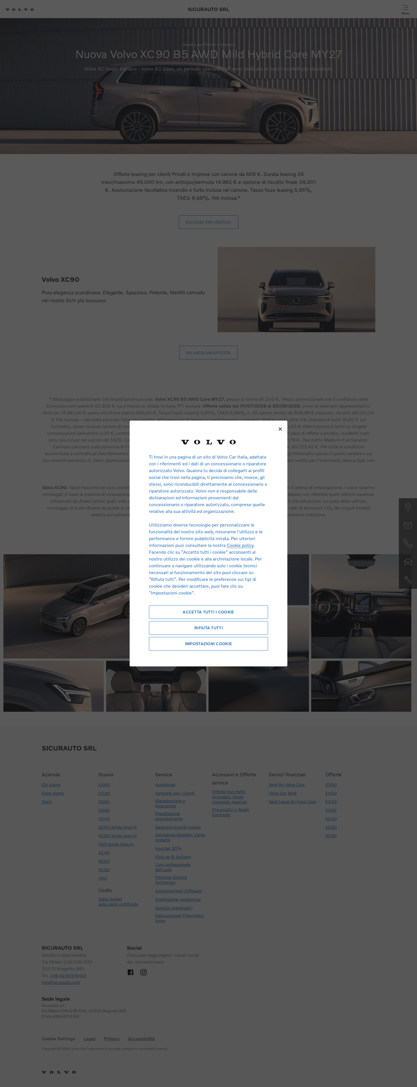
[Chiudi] (280, 429)
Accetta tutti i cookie (208, 611)
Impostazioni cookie (208, 643)
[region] (208, 543)
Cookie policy (240, 545)
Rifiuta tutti (208, 627)
